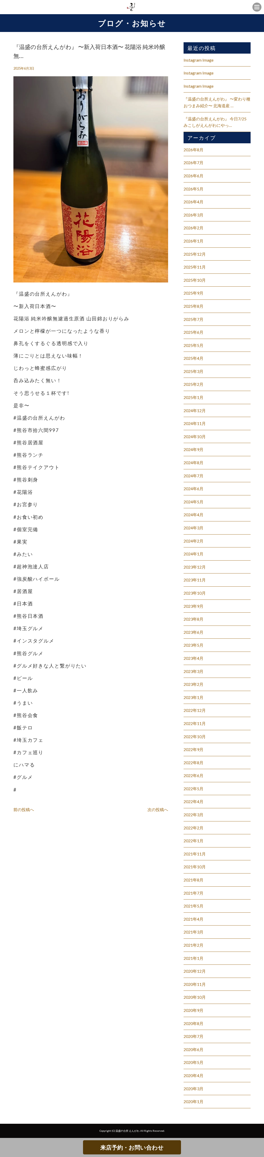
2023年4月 (193, 658)
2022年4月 (193, 801)
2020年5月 (193, 1062)
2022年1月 (193, 840)
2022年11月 (195, 723)
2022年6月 (193, 775)
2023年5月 (193, 645)
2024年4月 (193, 514)
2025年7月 (193, 319)
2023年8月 (193, 619)
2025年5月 (193, 345)
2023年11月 (195, 579)
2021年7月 (193, 892)
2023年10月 (195, 592)
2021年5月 (193, 905)
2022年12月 (195, 710)
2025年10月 (195, 280)
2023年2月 (193, 684)
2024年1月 (193, 553)
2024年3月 (193, 527)
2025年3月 (193, 371)
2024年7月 (193, 475)
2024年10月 (195, 436)
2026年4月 (193, 201)
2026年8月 (193, 149)
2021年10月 (195, 866)
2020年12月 (195, 971)
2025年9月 (193, 292)
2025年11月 (195, 266)
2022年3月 (193, 814)
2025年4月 (193, 358)
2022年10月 (195, 736)
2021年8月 (193, 879)
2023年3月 (193, 671)
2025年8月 (193, 306)
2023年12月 (195, 566)
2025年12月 (195, 254)
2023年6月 (193, 632)
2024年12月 (195, 410)
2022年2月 (193, 827)
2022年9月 (193, 749)
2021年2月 (193, 945)
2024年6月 (193, 488)
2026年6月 (193, 175)
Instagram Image (198, 59)
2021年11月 (195, 853)
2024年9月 (193, 449)
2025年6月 (193, 332)
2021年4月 (193, 919)
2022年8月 (193, 762)
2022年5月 (193, 788)
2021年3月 (193, 931)
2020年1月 (193, 1101)
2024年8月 (193, 462)
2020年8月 (193, 1023)
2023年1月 (193, 697)
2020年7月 (193, 1036)
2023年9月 (193, 606)
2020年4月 (193, 1075)
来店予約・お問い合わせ (132, 1147)
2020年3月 (193, 1088)
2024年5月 (193, 501)
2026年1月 (193, 240)
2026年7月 (193, 162)
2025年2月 (193, 384)
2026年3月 (193, 214)
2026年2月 (193, 227)
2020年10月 (195, 997)
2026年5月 (193, 188)
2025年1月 (193, 397)
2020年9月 (193, 1010)
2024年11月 (195, 423)
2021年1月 (193, 958)
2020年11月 (195, 984)
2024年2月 (193, 540)
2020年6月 (193, 1049)
